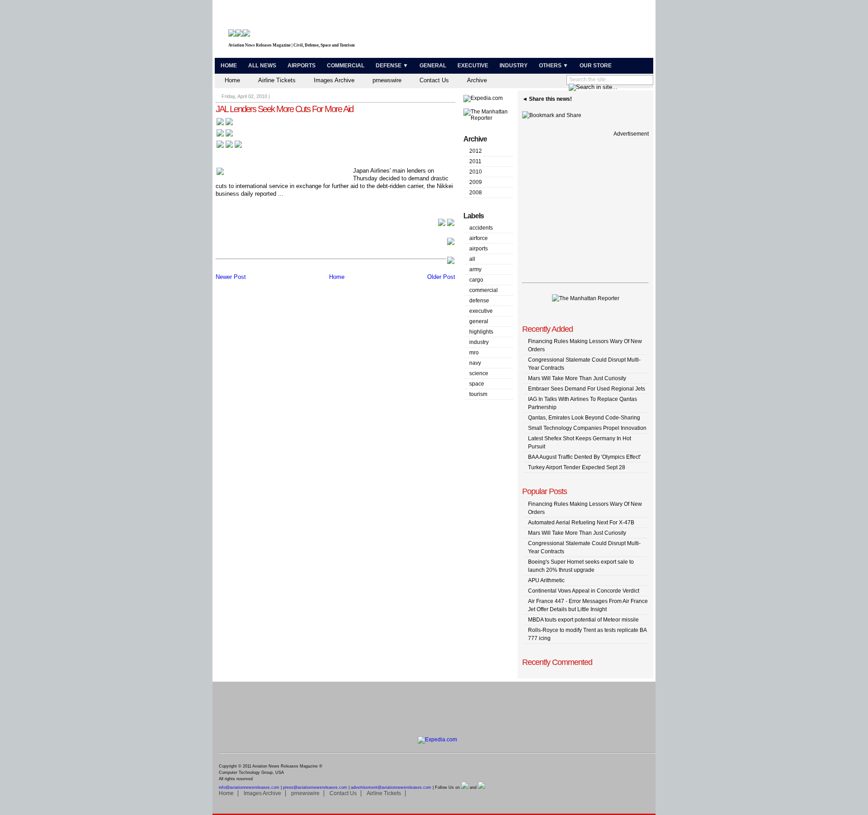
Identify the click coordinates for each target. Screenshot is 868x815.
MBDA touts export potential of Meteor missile (583, 620)
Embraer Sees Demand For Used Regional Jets (586, 389)
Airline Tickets (277, 80)
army (475, 269)
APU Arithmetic (546, 580)
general (478, 321)
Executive (473, 65)
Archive (477, 80)
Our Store (596, 65)
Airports (302, 65)
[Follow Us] (464, 787)
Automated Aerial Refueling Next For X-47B (581, 522)
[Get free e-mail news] (225, 135)
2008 (475, 192)
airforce (478, 238)
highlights (481, 332)
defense (479, 300)
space (476, 384)
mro (474, 352)
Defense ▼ (392, 65)
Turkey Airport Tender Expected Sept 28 (576, 467)
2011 (475, 161)
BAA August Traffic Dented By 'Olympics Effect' (584, 457)
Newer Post (231, 276)
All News (262, 65)
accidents (481, 228)
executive (481, 311)
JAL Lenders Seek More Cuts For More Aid (284, 109)
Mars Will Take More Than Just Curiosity (577, 378)
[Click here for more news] (225, 124)
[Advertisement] (545, 30)
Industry (514, 65)
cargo (476, 280)
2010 (475, 172)
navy (475, 363)
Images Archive (334, 80)
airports (478, 248)
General (433, 65)
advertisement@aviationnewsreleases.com (391, 787)
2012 (475, 151)
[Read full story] (446, 224)
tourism (478, 394)
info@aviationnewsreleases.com (249, 787)
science (478, 373)
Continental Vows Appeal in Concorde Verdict (583, 591)
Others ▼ (553, 65)
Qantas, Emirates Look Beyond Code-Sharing (584, 418)
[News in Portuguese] (229, 147)
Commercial (345, 65)
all (472, 259)
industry (479, 342)
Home (229, 65)
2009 (475, 182)
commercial (483, 290)
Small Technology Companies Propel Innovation (587, 428)
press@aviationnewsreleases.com (315, 787)
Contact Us (434, 80)
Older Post (441, 276)
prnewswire (387, 80)
